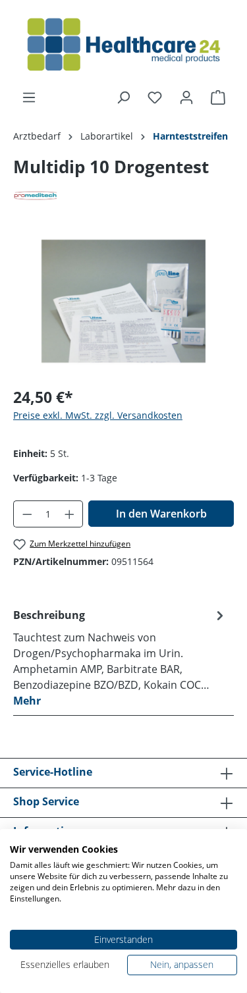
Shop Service (46, 801)
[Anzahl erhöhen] (70, 513)
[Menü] (29, 97)
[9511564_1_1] (123, 301)
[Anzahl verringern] (27, 513)
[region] (123, 301)
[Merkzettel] (155, 97)
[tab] (120, 657)
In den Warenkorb (161, 513)
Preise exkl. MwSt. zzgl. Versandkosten (97, 415)
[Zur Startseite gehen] (123, 45)
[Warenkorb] (218, 97)
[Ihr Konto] (186, 97)
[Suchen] (123, 97)
